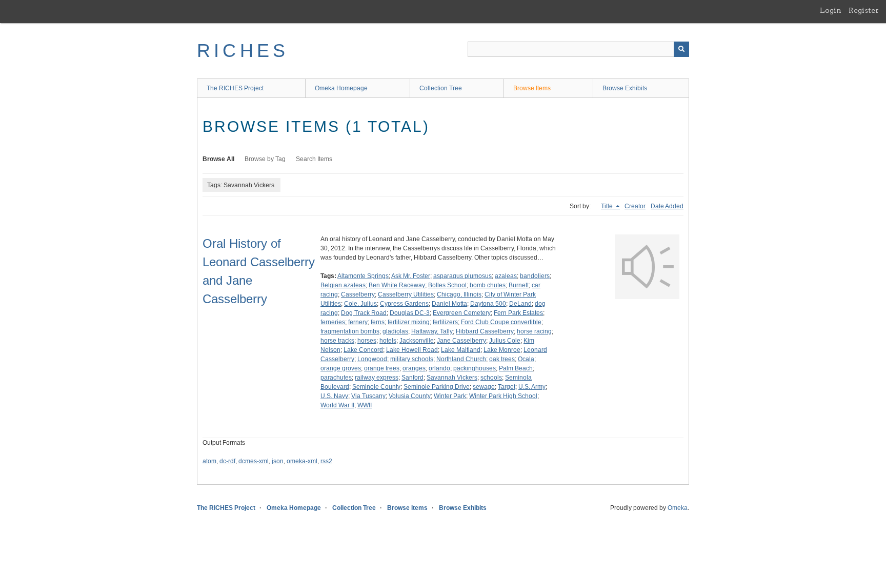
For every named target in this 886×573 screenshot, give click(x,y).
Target (506, 386)
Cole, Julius (360, 303)
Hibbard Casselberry (485, 331)
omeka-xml (302, 461)
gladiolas (395, 331)
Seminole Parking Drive (437, 386)
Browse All (218, 159)
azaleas (506, 276)
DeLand (520, 303)
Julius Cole (504, 340)
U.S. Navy (334, 396)
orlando (439, 368)
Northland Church (461, 359)
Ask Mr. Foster (410, 276)
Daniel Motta (449, 303)
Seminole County (376, 386)
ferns (378, 322)
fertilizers (445, 322)
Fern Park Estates (518, 313)
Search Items (314, 159)
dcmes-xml (253, 461)
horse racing (534, 331)
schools (491, 377)
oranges (414, 368)
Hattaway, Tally (432, 331)
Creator (635, 206)
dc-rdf (227, 461)
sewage (484, 386)
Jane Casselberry (461, 340)
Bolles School (447, 285)
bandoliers (535, 276)
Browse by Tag (265, 159)
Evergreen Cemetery (462, 313)
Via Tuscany (368, 396)
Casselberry (358, 294)
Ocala (526, 359)
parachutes (336, 377)
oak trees (502, 359)
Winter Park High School (503, 396)
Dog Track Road (364, 313)
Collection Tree (440, 88)
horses (366, 340)
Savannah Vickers (452, 377)
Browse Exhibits (624, 88)
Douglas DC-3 (410, 313)
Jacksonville (416, 340)
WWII (364, 405)
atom (209, 461)
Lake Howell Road (412, 349)
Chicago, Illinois (459, 294)
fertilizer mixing (409, 322)
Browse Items (532, 88)
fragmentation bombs (349, 331)
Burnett (519, 285)
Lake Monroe (502, 349)
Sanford (412, 377)
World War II (337, 405)
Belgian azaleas (343, 285)
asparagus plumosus (462, 276)
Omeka (678, 507)
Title (607, 206)
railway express (376, 377)
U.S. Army (532, 386)
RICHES (243, 50)
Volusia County (410, 396)
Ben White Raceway (397, 285)
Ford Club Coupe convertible (501, 322)
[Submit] (681, 49)
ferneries (332, 322)
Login (830, 10)
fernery (358, 322)
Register (864, 10)
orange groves (340, 368)
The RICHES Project (235, 88)
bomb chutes (488, 285)
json (278, 461)
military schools (411, 359)
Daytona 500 (488, 303)
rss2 (326, 461)
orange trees (381, 368)
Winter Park (450, 396)
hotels (387, 340)
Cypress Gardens (404, 303)
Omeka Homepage (341, 88)
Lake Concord (363, 349)
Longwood (372, 359)
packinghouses (474, 368)
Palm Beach (516, 368)
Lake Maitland (460, 349)
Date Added (667, 206)
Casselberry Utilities (406, 294)
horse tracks (337, 340)
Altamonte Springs (363, 276)
